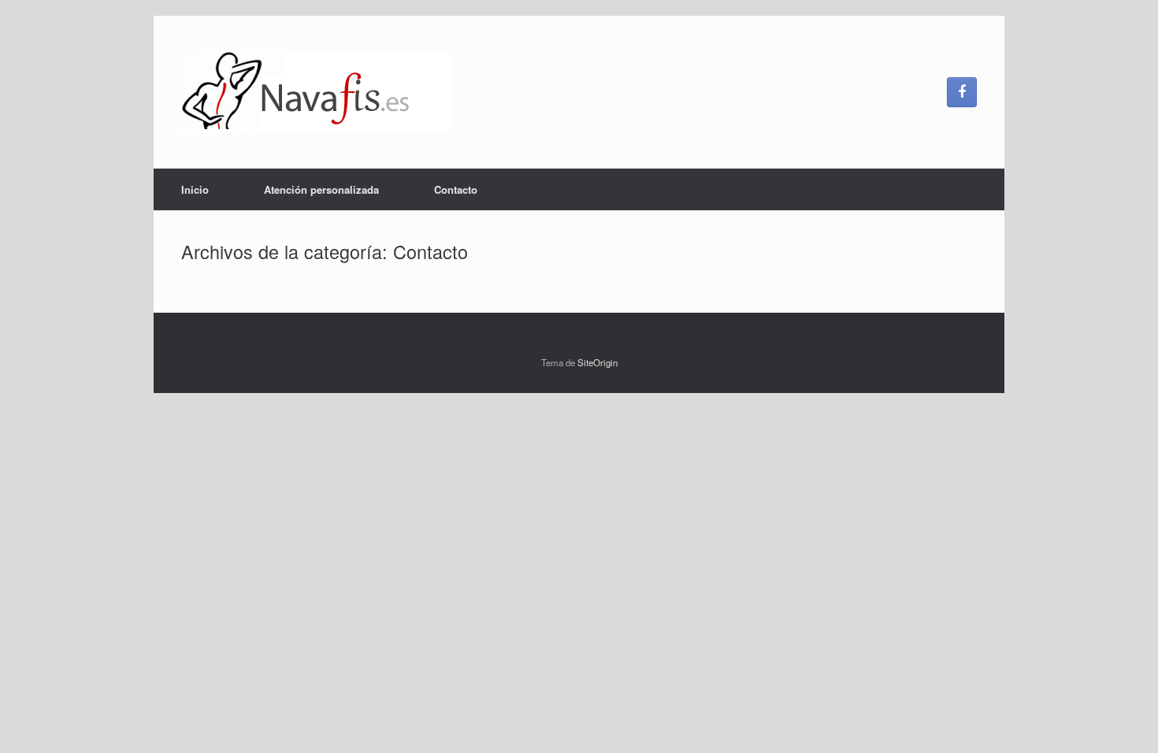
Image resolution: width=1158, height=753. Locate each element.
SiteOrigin (597, 362)
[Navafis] (315, 92)
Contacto (455, 189)
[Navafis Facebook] (962, 92)
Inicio (195, 189)
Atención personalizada (321, 189)
